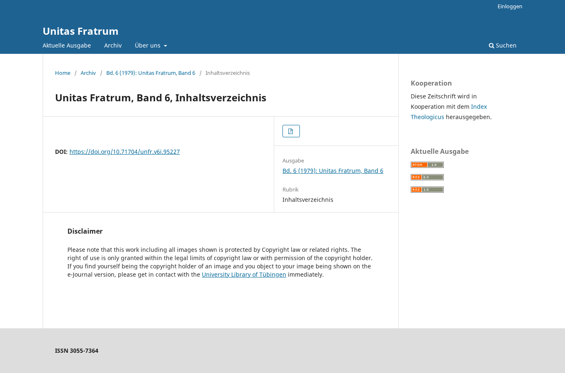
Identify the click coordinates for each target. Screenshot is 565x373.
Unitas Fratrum (81, 31)
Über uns (148, 45)
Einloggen (510, 6)
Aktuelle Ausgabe (67, 45)
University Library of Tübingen (244, 274)
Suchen (505, 45)
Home (62, 73)
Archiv (113, 45)
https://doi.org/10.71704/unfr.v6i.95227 (124, 151)
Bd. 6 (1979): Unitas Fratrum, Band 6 (150, 73)
